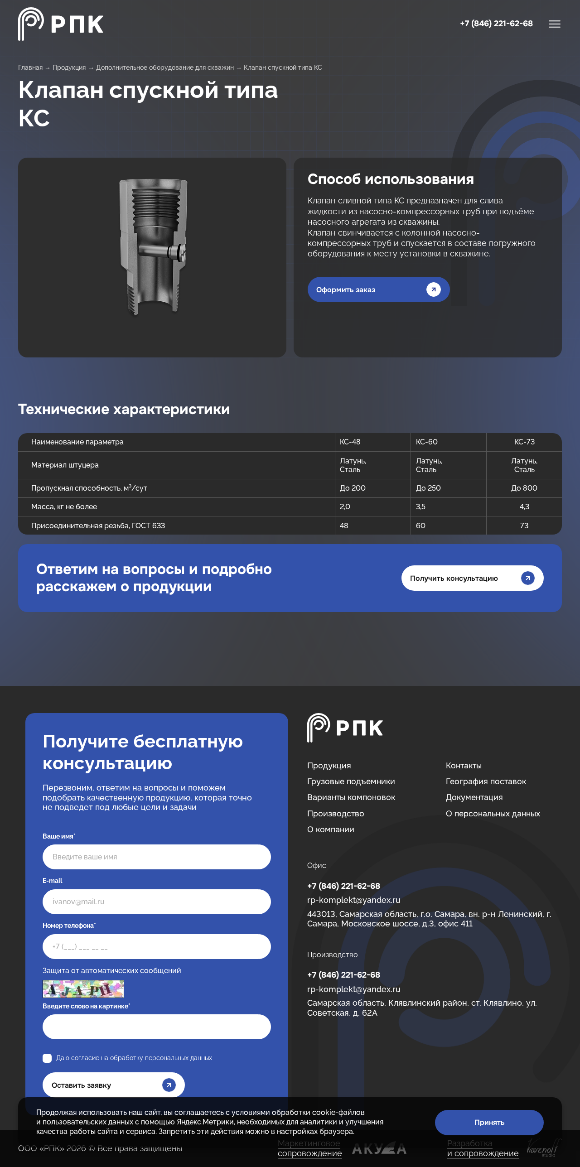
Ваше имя (59, 836)
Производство (335, 814)
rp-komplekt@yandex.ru (354, 900)
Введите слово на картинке (86, 1006)
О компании (330, 829)
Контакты (464, 766)
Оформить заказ (345, 289)
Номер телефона (69, 925)
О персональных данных (493, 814)
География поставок (486, 781)
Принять (489, 1122)
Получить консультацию (454, 578)
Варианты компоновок (351, 797)
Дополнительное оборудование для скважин (165, 67)
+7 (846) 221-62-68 (496, 24)
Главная (30, 67)
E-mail (52, 880)
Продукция (69, 67)
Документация (474, 797)
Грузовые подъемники (351, 781)
